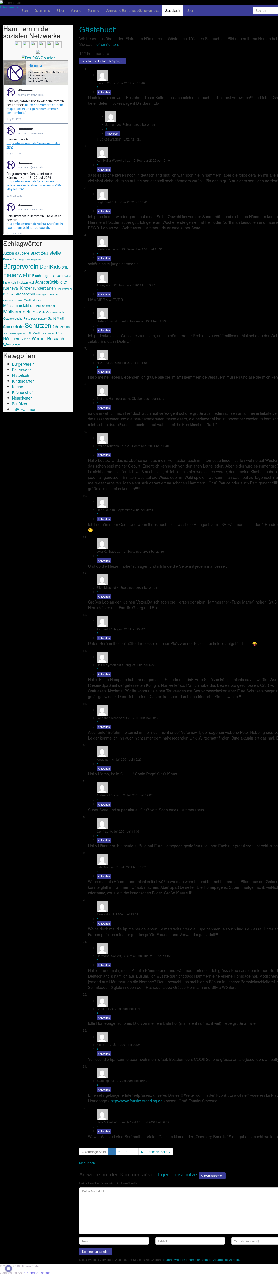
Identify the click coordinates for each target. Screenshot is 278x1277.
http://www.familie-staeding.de (136, 1100)
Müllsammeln (17, 311)
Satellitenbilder (13, 326)
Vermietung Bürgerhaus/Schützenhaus (132, 10)
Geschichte (42, 10)
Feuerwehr (17, 274)
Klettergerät (42, 294)
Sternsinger (48, 333)
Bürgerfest (36, 259)
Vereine (76, 10)
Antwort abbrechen (212, 1175)
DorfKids (50, 266)
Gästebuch (172, 10)
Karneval (11, 288)
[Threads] (42, 44)
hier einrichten (105, 44)
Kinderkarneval (64, 288)
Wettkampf (11, 344)
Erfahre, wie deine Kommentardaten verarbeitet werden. (201, 1259)
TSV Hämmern (25, 409)
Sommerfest (9, 333)
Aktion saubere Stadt (21, 253)
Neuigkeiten (22, 398)
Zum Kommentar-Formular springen (103, 61)
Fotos (55, 275)
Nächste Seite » (159, 1151)
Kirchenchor (25, 294)
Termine (93, 10)
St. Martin (34, 333)
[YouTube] (34, 44)
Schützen (38, 325)
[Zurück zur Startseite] (22, 2)
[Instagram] (26, 44)
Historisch (9, 282)
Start (25, 10)
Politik (34, 318)
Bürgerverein (20, 265)
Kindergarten (44, 288)
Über (190, 10)
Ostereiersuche (12, 318)
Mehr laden (87, 1163)
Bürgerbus (24, 259)
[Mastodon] (58, 44)
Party (26, 318)
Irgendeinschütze (177, 1174)
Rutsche (42, 318)
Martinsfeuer (32, 300)
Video (26, 338)
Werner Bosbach (48, 338)
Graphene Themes (37, 1272)
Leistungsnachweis (13, 300)
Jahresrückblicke (51, 282)
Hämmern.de (9, 7)
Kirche (8, 294)
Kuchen (54, 294)
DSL (65, 267)
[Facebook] (18, 44)
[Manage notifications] (8, 1268)
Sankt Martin (56, 318)
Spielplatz (22, 333)
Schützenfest (61, 326)
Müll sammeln (45, 305)
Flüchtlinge (40, 275)
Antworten (104, 92)
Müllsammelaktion (19, 305)
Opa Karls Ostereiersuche (49, 312)
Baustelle (51, 252)
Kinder (26, 288)
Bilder (60, 10)
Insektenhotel (25, 282)
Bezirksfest (10, 259)
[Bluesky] (50, 44)
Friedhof (66, 276)
